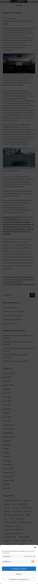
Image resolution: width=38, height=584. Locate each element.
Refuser (19, 574)
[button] (35, 547)
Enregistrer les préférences (19, 579)
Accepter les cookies (19, 569)
